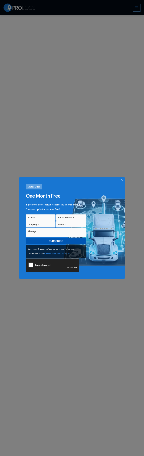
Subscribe (56, 241)
